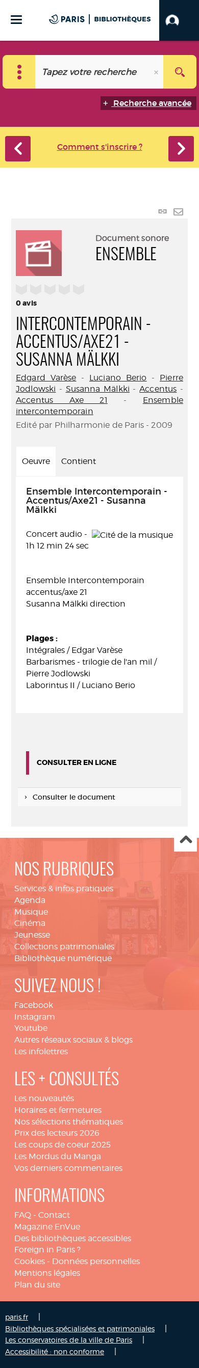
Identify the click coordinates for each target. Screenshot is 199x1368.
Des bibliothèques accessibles (72, 1238)
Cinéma (29, 923)
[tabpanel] (99, 595)
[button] (179, 20)
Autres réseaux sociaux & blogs (73, 1040)
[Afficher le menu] (16, 19)
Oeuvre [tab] (36, 461)
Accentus (158, 389)
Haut (185, 841)
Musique (31, 912)
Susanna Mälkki (98, 389)
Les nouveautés (44, 1098)
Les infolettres (41, 1051)
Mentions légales (47, 1273)
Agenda (29, 900)
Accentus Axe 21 (62, 400)
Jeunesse (32, 935)
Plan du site (37, 1285)
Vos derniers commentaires (68, 1168)
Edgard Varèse (46, 377)
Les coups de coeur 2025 (62, 1145)
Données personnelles (96, 1261)
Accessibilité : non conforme (54, 1351)
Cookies (29, 1261)
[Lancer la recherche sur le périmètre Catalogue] (179, 72)
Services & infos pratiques (63, 888)
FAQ (22, 1215)
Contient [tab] (78, 461)
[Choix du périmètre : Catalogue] (19, 72)
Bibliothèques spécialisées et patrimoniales (80, 1328)
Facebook (33, 1005)
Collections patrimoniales (64, 946)
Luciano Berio (118, 377)
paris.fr (16, 1316)
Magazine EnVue (47, 1227)
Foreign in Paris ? (47, 1249)
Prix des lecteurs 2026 (57, 1133)
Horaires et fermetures (58, 1110)
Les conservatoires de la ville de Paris (68, 1339)
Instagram (34, 1017)
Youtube (30, 1028)
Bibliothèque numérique (63, 958)
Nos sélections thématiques (68, 1122)
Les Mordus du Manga (57, 1156)
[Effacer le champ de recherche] (157, 72)
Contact (54, 1215)
